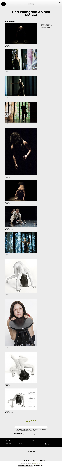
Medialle (31, 3)
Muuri (45, 443)
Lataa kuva (7, 45)
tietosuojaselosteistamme (40, 434)
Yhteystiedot (8, 440)
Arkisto (33, 440)
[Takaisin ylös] (55, 443)
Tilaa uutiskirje (18, 433)
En (60, 2)
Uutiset (20, 440)
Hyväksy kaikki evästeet (39, 465)
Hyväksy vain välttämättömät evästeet (25, 465)
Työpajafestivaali (47, 444)
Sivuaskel (46, 440)
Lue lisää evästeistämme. (37, 463)
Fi (58, 2)
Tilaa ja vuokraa (8, 443)
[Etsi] (56, 2)
